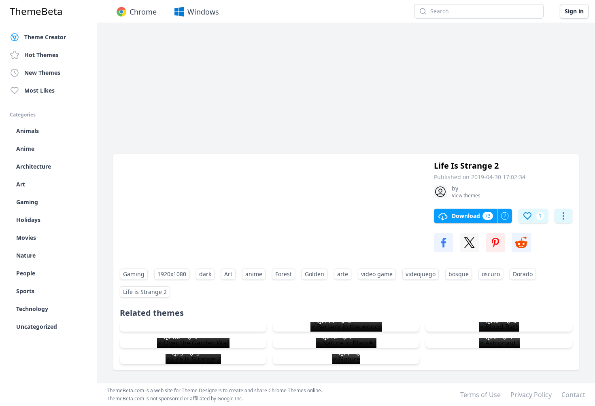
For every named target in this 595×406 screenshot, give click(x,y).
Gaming (133, 274)
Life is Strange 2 (145, 292)
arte (342, 274)
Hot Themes (41, 55)
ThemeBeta (36, 11)
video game (377, 274)
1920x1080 (171, 274)
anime (253, 274)
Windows (203, 12)
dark (205, 274)
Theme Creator (45, 37)
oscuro (491, 274)
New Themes (42, 72)
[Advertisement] (346, 92)
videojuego (421, 274)
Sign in (574, 11)
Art (228, 274)
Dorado (523, 274)
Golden (314, 274)
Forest (283, 274)
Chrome (143, 12)
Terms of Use (480, 394)
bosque (458, 274)
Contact (573, 394)
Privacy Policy (531, 394)
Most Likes (39, 90)
